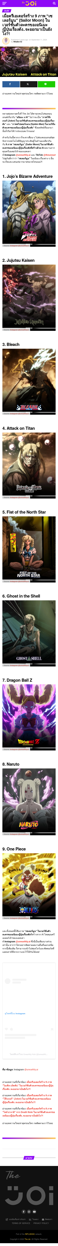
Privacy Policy (41, 1223)
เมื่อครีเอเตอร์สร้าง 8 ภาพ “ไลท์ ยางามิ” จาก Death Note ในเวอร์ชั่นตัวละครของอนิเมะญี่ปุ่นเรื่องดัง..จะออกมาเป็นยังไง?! (28, 1112)
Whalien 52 (17, 41)
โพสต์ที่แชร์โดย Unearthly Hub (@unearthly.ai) (29, 1054)
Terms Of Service (21, 1223)
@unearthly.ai (23, 155)
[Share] (11, 84)
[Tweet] (28, 84)
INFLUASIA (30, 1234)
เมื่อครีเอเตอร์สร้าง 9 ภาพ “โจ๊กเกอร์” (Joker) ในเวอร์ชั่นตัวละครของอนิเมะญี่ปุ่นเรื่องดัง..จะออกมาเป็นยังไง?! (27, 1099)
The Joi (27, 1239)
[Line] (46, 84)
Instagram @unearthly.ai (19, 246)
